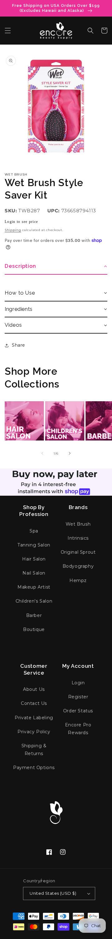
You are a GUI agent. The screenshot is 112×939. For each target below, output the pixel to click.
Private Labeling (34, 717)
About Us (34, 689)
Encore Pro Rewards (78, 728)
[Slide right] (70, 453)
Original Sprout (78, 552)
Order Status (78, 711)
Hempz (78, 580)
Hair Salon (34, 559)
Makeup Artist (33, 587)
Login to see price (21, 221)
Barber (34, 615)
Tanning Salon (33, 545)
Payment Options (34, 767)
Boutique (34, 629)
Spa (34, 531)
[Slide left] (42, 453)
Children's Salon (34, 601)
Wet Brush (16, 174)
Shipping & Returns (34, 749)
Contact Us (34, 703)
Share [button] (18, 345)
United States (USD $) (53, 893)
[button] (8, 30)
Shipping (13, 230)
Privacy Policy (33, 731)
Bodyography (78, 566)
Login (78, 683)
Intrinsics (78, 538)
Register (78, 697)
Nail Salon (33, 573)
